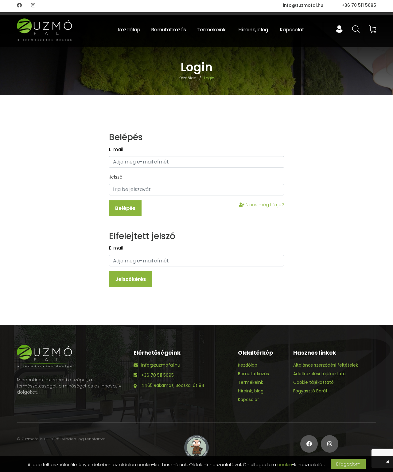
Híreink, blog (253, 29)
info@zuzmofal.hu (303, 5)
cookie (284, 465)
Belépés (125, 208)
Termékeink (211, 29)
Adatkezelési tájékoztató (319, 374)
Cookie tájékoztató (313, 382)
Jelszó (116, 177)
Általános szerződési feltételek (325, 365)
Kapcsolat (292, 29)
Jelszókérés (130, 279)
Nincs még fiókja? (264, 205)
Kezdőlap (129, 29)
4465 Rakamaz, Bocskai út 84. (173, 385)
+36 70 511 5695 (359, 5)
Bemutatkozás (168, 29)
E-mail (116, 149)
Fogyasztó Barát (310, 391)
